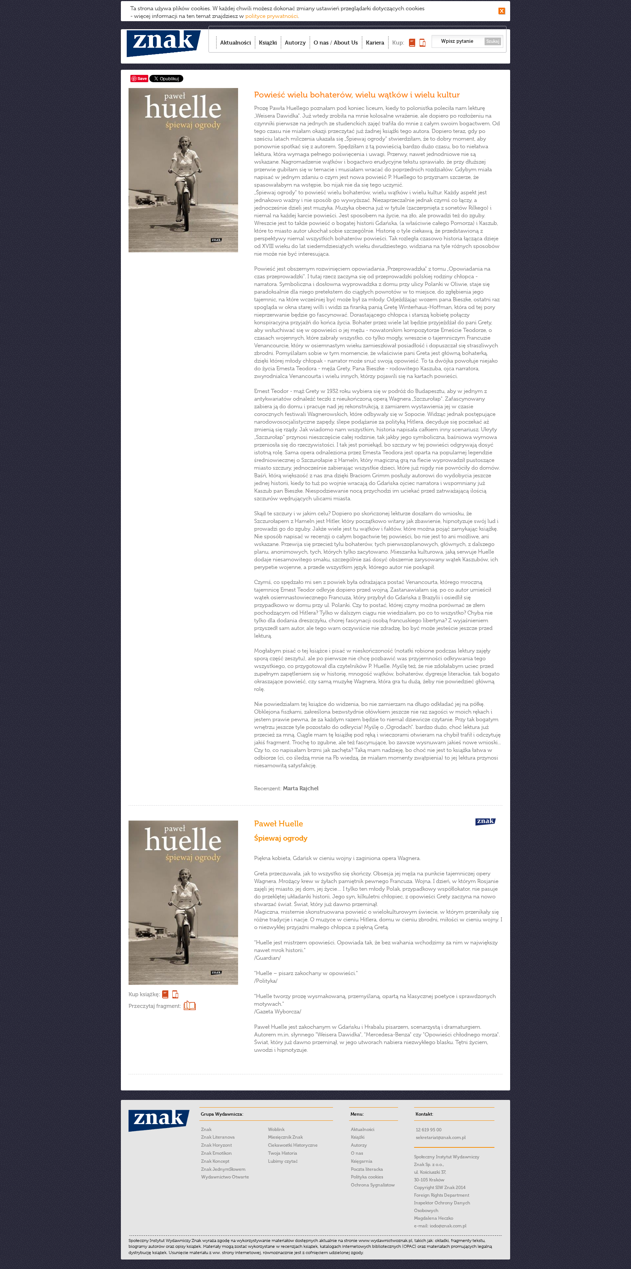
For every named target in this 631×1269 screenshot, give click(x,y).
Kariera (375, 42)
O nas (321, 42)
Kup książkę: (144, 994)
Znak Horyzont (216, 1145)
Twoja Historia (282, 1153)
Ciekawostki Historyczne (293, 1145)
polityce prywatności (271, 16)
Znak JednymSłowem (223, 1169)
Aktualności (235, 42)
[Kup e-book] (422, 44)
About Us (346, 42)
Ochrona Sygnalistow (373, 1185)
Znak (206, 1129)
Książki (268, 42)
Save (142, 78)
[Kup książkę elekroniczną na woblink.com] (174, 994)
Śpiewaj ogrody (280, 838)
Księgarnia (361, 1161)
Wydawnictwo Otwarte (225, 1177)
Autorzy (295, 42)
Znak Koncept (215, 1161)
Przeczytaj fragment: (155, 1006)
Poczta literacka (367, 1169)
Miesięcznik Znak (285, 1137)
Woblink (276, 1129)
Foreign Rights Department (441, 1195)
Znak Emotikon (216, 1153)
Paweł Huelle (278, 824)
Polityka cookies (367, 1177)
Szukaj (492, 41)
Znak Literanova (218, 1137)
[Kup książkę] (412, 44)
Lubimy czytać (283, 1161)
